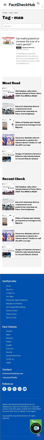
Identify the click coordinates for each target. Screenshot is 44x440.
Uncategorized (21, 88)
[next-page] (9, 169)
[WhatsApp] (20, 389)
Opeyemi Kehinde (28, 47)
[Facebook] (4, 389)
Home (4, 13)
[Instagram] (9, 389)
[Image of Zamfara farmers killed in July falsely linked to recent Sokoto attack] (8, 156)
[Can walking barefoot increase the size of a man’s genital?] (8, 40)
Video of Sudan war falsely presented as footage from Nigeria (28, 124)
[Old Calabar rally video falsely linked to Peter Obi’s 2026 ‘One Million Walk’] (8, 93)
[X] (15, 389)
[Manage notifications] (38, 435)
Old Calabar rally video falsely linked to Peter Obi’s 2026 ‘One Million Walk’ (28, 93)
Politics (19, 103)
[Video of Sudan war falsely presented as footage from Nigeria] (8, 124)
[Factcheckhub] (22, 4)
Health (19, 47)
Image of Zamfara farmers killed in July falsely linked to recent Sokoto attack (28, 156)
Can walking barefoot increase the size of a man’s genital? (27, 41)
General (19, 119)
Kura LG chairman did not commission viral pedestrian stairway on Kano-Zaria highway (27, 110)
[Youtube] (25, 389)
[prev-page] (4, 169)
